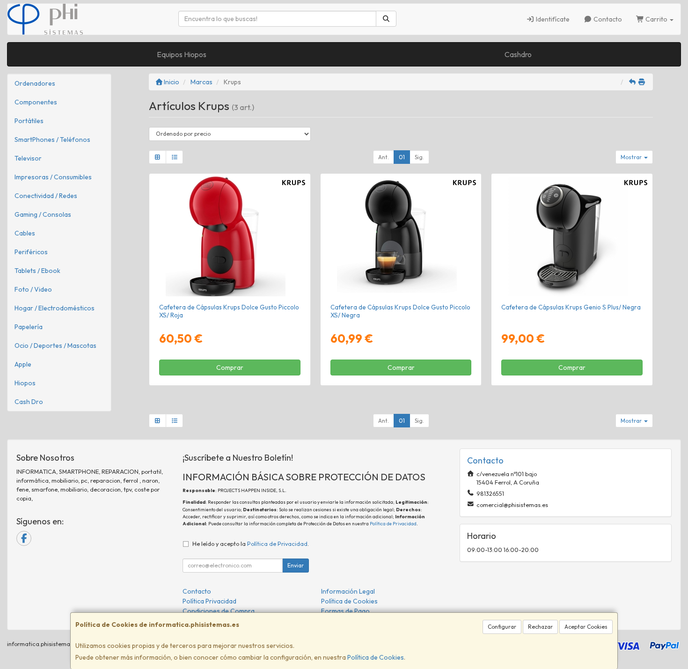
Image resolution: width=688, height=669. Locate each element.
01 (402, 157)
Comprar (229, 367)
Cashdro (518, 54)
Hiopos (25, 383)
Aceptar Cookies (585, 626)
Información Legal (348, 591)
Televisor (28, 158)
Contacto (607, 19)
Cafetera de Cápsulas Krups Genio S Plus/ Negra (571, 307)
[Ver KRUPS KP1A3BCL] (400, 236)
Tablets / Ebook (37, 270)
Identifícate (552, 19)
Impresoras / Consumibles (53, 177)
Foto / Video (33, 289)
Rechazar (540, 626)
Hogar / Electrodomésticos (55, 308)
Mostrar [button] (632, 157)
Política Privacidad (209, 601)
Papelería (29, 327)
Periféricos (31, 252)
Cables (25, 233)
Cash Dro (29, 401)
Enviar (295, 565)
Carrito (656, 19)
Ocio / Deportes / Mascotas (55, 345)
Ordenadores (35, 83)
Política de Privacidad (393, 524)
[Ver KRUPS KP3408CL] (572, 236)
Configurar (502, 626)
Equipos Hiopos (181, 54)
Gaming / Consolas (43, 214)
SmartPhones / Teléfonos (52, 139)
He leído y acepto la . (250, 543)
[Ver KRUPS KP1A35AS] (229, 236)
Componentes (36, 102)
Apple (23, 364)
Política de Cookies (375, 657)
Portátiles (29, 121)
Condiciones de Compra (219, 611)
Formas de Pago (345, 611)
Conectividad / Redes (46, 195)
